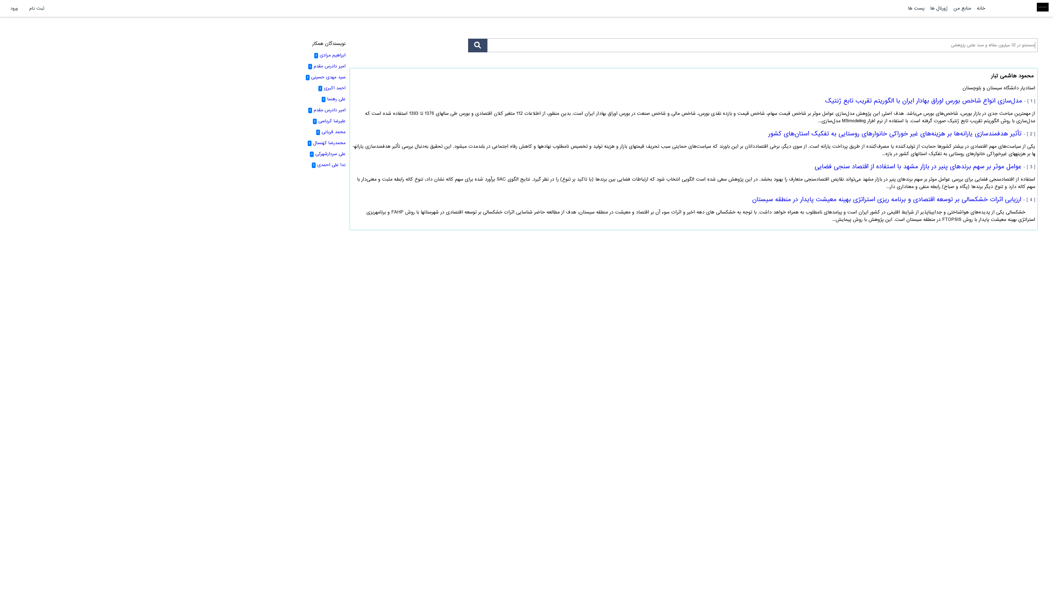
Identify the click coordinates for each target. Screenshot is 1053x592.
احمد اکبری (335, 88)
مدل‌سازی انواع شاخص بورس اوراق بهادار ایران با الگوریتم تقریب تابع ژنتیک (923, 101)
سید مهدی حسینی (328, 77)
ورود (14, 8)
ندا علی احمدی (331, 164)
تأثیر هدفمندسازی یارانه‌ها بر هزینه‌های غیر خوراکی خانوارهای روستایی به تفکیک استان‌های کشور (894, 133)
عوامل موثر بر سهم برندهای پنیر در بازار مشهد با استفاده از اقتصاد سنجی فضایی (918, 166)
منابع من (961, 8)
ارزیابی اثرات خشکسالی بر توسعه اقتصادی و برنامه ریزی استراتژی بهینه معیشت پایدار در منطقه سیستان (886, 199)
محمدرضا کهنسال (329, 143)
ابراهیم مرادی (333, 55)
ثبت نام (36, 8)
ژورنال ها (939, 8)
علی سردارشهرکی (330, 153)
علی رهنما (336, 99)
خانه (981, 8)
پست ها (916, 8)
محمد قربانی (334, 132)
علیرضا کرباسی (332, 121)
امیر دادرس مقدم (330, 66)
